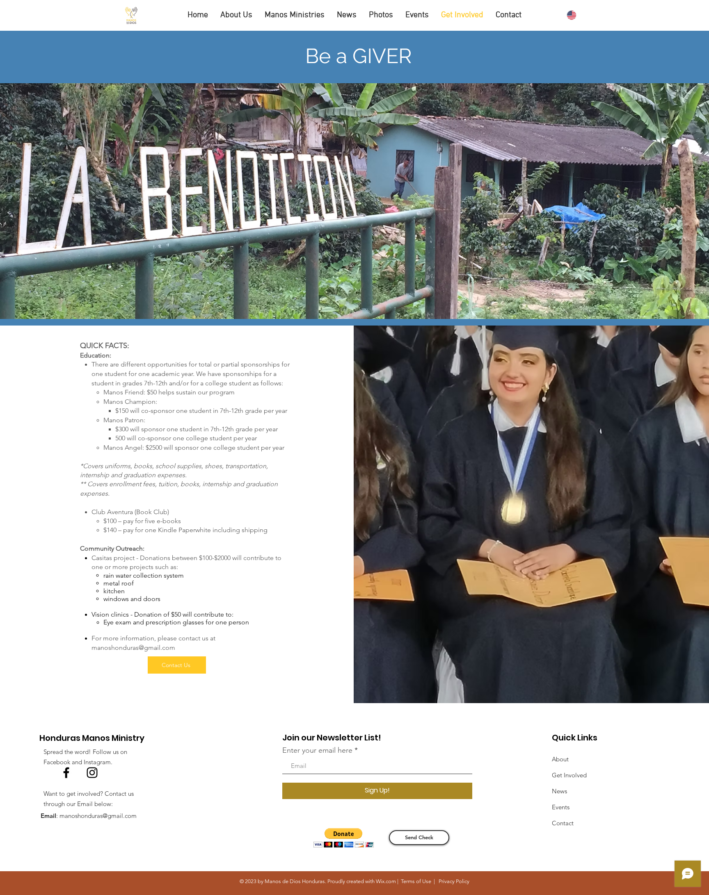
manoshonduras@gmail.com (133, 647)
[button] (236, 15)
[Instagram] (92, 772)
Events (560, 807)
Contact (563, 823)
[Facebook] (66, 772)
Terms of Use (416, 881)
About (560, 759)
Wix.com (386, 881)
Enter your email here (317, 750)
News (559, 791)
